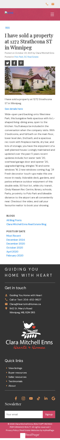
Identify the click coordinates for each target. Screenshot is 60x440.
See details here (14, 108)
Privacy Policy (12, 430)
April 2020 (12, 251)
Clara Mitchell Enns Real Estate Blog (26, 224)
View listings (15, 368)
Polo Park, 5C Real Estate (26, 57)
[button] (16, 398)
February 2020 (14, 255)
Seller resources (17, 377)
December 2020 (15, 243)
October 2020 (14, 247)
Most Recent (13, 235)
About (12, 385)
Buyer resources (17, 372)
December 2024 (15, 239)
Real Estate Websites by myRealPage (37, 430)
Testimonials (15, 381)
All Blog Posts (14, 220)
